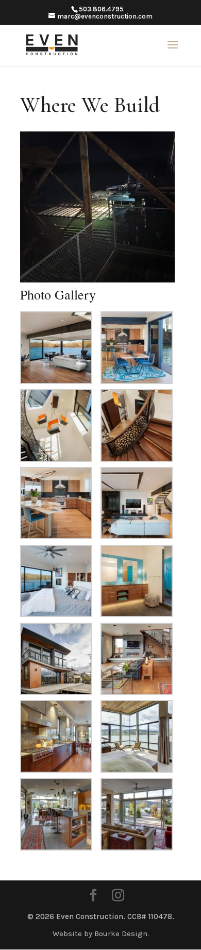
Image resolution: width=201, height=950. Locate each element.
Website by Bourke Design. (101, 933)
